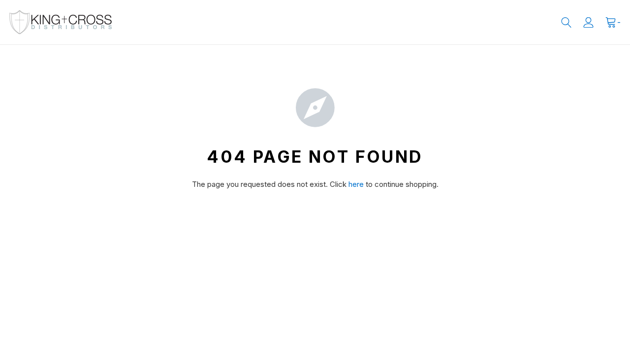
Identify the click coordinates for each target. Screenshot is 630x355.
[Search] (566, 22)
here (356, 184)
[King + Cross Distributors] (60, 22)
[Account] (588, 22)
